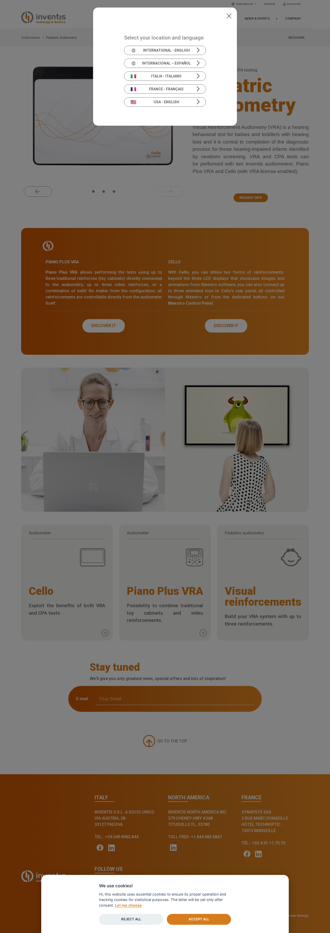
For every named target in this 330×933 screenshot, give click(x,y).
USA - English (166, 102)
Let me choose (128, 905)
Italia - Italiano (166, 76)
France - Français (166, 89)
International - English (166, 50)
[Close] (229, 15)
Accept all (198, 919)
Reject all (131, 919)
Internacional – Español (166, 63)
